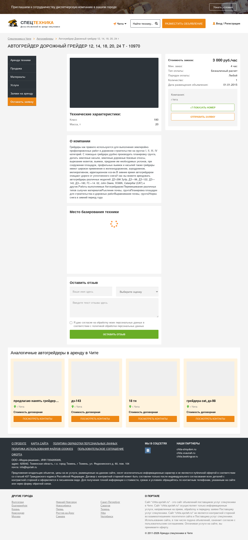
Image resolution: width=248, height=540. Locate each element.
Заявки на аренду (21, 93)
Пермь (60, 509)
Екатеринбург (20, 505)
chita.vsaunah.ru (186, 453)
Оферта (17, 454)
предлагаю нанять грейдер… (36, 401)
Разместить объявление (184, 23)
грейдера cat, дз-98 (201, 401)
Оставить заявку (22, 102)
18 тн (133, 401)
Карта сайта (39, 443)
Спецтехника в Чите (19, 38)
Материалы (17, 77)
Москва (16, 516)
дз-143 (76, 401)
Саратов (105, 505)
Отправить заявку (202, 116)
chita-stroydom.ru (186, 449)
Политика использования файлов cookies (42, 449)
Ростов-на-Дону (65, 513)
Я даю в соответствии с (109, 324)
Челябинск (107, 516)
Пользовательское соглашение (101, 449)
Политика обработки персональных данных (85, 443)
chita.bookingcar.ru (187, 456)
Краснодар (18, 513)
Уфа (103, 513)
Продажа (16, 68)
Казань (16, 509)
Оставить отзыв (114, 334)
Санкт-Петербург (110, 502)
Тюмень (105, 509)
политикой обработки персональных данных (118, 326)
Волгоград (18, 502)
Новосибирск (63, 505)
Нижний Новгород (66, 502)
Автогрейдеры (45, 38)
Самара (60, 516)
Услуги (14, 85)
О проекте (19, 443)
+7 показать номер (202, 107)
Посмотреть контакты (37, 418)
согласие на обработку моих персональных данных (112, 322)
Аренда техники (20, 60)
